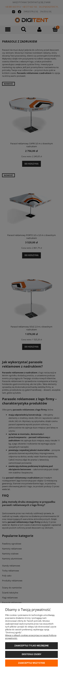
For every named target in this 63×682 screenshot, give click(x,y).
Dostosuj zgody (31, 654)
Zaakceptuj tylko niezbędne (31, 645)
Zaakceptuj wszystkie (31, 663)
